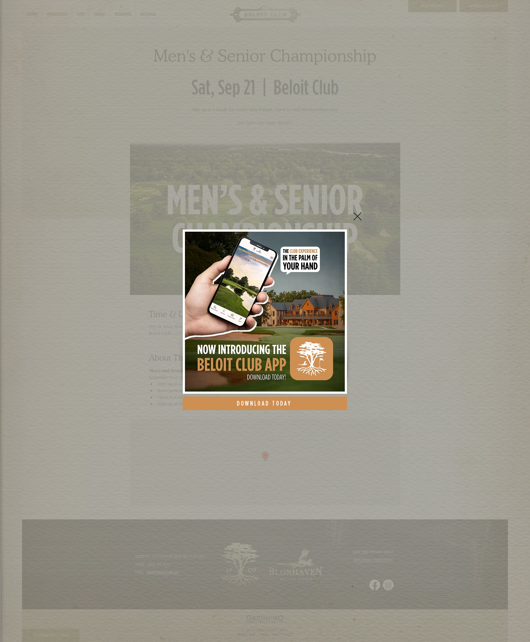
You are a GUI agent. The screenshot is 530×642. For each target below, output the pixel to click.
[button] (357, 216)
